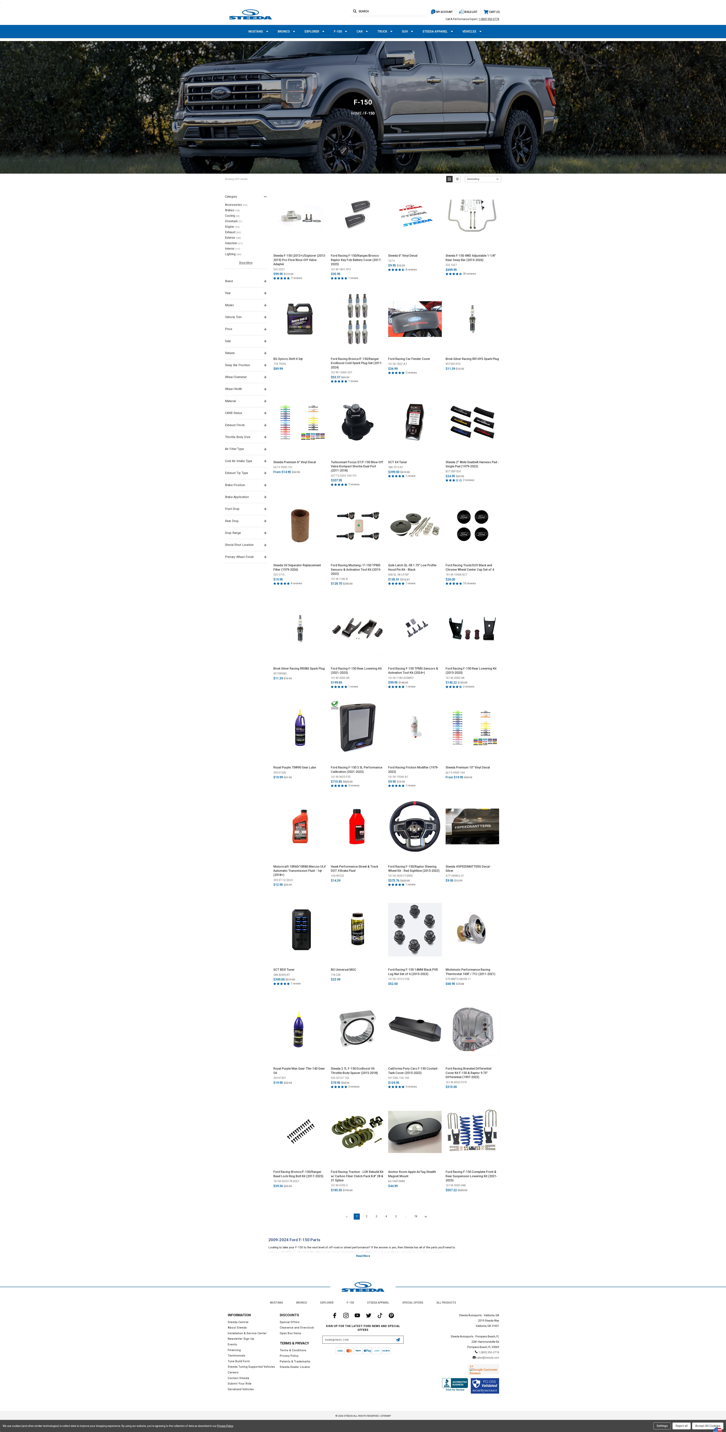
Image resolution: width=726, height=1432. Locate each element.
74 (415, 1216)
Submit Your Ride (240, 1383)
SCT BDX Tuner (284, 969)
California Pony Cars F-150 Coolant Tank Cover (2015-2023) (412, 1071)
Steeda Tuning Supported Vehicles (251, 1366)
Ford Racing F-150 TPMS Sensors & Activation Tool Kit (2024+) (413, 670)
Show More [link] (246, 262)
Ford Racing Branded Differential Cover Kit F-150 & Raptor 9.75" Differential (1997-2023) (468, 1073)
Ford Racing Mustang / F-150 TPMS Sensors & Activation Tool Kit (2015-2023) (356, 569)
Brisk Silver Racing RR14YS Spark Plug (472, 359)
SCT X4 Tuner (397, 462)
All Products (446, 1302)
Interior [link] (232, 248)
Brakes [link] (232, 210)
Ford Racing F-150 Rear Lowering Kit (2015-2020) (471, 670)
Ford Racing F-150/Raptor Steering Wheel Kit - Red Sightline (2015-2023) (414, 869)
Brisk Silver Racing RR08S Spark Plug (299, 668)
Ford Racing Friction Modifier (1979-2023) (413, 769)
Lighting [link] (233, 254)
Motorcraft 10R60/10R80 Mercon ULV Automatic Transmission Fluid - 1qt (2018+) (299, 871)
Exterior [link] (233, 237)
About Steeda (237, 1327)
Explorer (312, 31)
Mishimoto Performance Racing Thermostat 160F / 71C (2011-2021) (470, 972)
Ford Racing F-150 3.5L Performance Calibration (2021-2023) (356, 769)
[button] (449, 179)
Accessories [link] (236, 205)
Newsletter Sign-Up (241, 1338)
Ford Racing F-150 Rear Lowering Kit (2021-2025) (356, 670)
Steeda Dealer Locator (295, 1366)
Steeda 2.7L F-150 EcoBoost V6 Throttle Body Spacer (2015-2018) (354, 1071)
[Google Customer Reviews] (483, 1369)
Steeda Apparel (435, 31)
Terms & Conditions (293, 1350)
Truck (382, 31)
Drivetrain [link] (233, 221)
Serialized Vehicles (241, 1389)
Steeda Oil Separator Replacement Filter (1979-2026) (297, 567)
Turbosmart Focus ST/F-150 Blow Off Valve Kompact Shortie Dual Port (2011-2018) (357, 466)
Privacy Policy (289, 1355)
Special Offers (412, 1302)
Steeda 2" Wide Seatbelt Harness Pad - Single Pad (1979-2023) (472, 464)
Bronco (284, 31)
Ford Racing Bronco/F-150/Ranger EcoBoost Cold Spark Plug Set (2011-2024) (356, 363)
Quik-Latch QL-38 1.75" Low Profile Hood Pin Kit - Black (412, 567)
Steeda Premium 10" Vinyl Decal (468, 767)
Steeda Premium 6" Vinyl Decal (294, 462)
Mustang (255, 31)
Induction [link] (234, 243)
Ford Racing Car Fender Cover (409, 359)
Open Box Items (290, 1333)
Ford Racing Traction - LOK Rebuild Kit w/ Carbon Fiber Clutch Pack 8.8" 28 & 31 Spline (357, 1176)
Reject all (682, 1426)
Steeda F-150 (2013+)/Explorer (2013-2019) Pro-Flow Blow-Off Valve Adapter (299, 260)
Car (360, 31)
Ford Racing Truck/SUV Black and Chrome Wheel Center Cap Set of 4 (470, 567)
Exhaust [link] (233, 232)
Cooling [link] (232, 216)
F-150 (338, 31)
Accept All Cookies (707, 1426)
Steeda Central (238, 1322)
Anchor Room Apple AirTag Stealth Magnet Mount (412, 1174)
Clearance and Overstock (297, 1327)
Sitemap (386, 1415)
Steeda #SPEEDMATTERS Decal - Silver (469, 869)
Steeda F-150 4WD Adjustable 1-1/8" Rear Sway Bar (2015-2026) (471, 258)
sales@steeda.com (487, 1357)
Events (232, 1344)
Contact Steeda (238, 1378)
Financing (234, 1350)
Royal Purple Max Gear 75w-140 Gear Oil (299, 1071)
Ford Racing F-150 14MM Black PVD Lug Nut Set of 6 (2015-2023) (413, 972)
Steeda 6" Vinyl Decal (402, 255)
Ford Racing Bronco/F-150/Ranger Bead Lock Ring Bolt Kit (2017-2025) (298, 1174)
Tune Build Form (239, 1361)
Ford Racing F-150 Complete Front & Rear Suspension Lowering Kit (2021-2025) (471, 1176)
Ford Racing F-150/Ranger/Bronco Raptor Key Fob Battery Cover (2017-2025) (356, 260)
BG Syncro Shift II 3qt (288, 359)
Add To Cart (300, 246)
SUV (405, 31)
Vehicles (469, 31)
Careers (233, 1372)
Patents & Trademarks (295, 1361)
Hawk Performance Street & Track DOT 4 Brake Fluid (354, 869)
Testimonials (236, 1355)
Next (426, 1217)
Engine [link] (232, 226)
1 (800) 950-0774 (489, 19)
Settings (662, 1426)
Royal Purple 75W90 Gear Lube (294, 767)
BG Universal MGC (343, 969)
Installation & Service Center (247, 1333)
